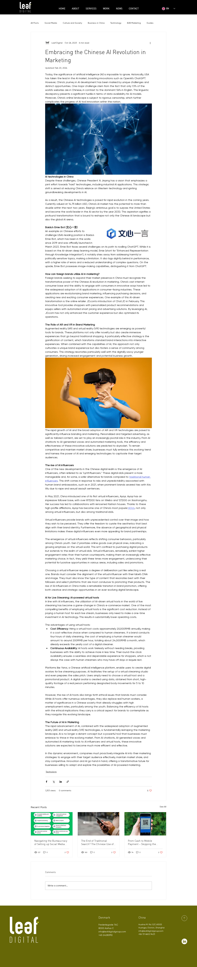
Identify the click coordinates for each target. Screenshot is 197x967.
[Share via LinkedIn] (60, 781)
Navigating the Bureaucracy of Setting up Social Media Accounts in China (50, 842)
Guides (150, 23)
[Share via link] (67, 781)
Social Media (51, 23)
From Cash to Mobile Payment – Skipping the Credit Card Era (142, 842)
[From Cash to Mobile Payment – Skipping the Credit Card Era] (145, 823)
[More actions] (150, 43)
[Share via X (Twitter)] (53, 781)
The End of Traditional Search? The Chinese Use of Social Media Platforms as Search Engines (97, 842)
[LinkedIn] (184, 941)
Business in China (96, 23)
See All (163, 806)
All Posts (35, 23)
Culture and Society (72, 23)
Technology (115, 23)
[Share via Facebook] (46, 781)
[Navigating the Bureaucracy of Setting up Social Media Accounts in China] (52, 823)
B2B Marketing (134, 23)
